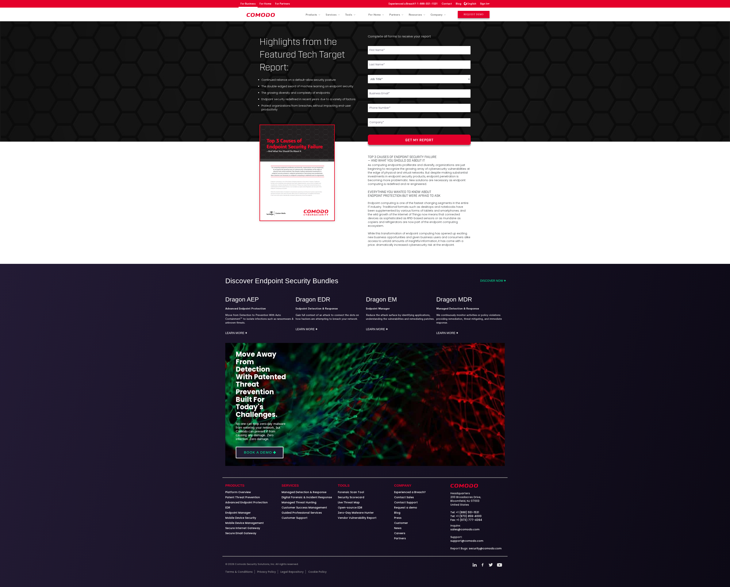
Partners (400, 538)
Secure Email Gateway (240, 533)
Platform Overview (238, 492)
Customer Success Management (304, 507)
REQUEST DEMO (474, 14)
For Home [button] (375, 14)
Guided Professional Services (302, 513)
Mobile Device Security (240, 518)
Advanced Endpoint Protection (246, 502)
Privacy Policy (266, 572)
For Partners (282, 3)
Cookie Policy (317, 572)
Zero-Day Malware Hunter (356, 513)
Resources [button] (416, 14)
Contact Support (406, 502)
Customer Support (294, 518)
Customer (401, 523)
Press (398, 518)
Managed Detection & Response (304, 492)
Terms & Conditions (239, 572)
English (471, 3)
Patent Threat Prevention (242, 497)
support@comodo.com (466, 541)
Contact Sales (404, 497)
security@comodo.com (485, 548)
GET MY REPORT (419, 140)
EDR (227, 507)
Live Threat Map (349, 502)
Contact (447, 3)
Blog (458, 3)
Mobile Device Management (244, 523)
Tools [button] (349, 14)
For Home (265, 3)
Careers (399, 533)
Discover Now (491, 280)
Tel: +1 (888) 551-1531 (464, 512)
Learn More (234, 333)
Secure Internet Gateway (242, 528)
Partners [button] (395, 14)
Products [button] (312, 14)
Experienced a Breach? (410, 492)
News (398, 528)
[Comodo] (261, 15)
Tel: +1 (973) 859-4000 (466, 516)
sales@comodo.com (464, 529)
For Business (248, 3)
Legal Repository (292, 572)
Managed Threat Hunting (299, 502)
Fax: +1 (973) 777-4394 (466, 520)
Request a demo (405, 507)
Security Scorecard (351, 497)
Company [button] (437, 14)
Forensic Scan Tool (351, 492)
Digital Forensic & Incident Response (307, 497)
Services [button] (331, 14)
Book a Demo (258, 452)
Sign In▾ (485, 3)
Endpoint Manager (238, 513)
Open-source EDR (350, 507)
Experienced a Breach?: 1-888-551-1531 (413, 3)
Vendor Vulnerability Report (357, 518)
